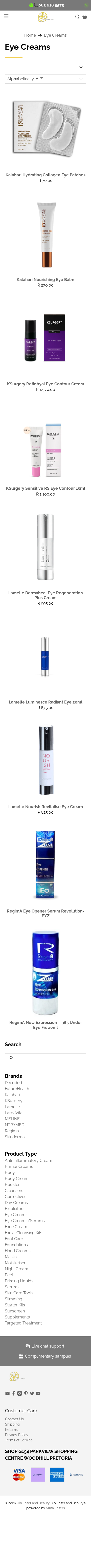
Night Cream (16, 1269)
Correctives (15, 1196)
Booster (12, 1184)
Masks (11, 1256)
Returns (11, 1430)
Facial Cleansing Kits (23, 1232)
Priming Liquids (19, 1281)
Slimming (13, 1299)
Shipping (12, 1424)
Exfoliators (15, 1208)
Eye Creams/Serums (25, 1220)
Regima (12, 1131)
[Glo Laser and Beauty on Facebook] (13, 1394)
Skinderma (15, 1137)
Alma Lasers (55, 1508)
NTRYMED (14, 1124)
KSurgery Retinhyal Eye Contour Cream (45, 384)
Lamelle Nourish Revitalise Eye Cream (45, 806)
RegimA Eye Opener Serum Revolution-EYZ (45, 913)
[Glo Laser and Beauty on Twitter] (32, 1394)
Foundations (16, 1244)
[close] (86, 5)
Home (30, 35)
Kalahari (12, 1094)
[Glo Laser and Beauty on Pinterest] (26, 1394)
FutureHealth (17, 1088)
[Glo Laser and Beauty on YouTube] (38, 1394)
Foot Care (14, 1238)
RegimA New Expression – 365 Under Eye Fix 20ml (45, 1025)
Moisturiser (15, 1262)
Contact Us (14, 1419)
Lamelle (12, 1106)
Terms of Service (19, 1440)
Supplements (17, 1317)
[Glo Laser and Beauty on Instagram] (19, 1394)
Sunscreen (15, 1311)
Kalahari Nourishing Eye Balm (45, 279)
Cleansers (14, 1190)
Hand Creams (18, 1250)
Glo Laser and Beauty (33, 1503)
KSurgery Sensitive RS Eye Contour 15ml (45, 488)
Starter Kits (15, 1305)
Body (10, 1172)
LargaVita (13, 1112)
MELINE (12, 1118)
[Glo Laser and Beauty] (45, 17)
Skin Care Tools (19, 1293)
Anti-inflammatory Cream (28, 1160)
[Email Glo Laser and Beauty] (7, 1394)
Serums (12, 1287)
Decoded (13, 1082)
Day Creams (16, 1202)
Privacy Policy (16, 1435)
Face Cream (16, 1226)
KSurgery (13, 1100)
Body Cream (17, 1178)
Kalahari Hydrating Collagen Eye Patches (45, 175)
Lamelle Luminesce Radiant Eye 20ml (45, 702)
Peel (9, 1275)
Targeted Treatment (23, 1323)
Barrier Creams (19, 1166)
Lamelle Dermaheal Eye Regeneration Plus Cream (45, 595)
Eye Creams (55, 35)
